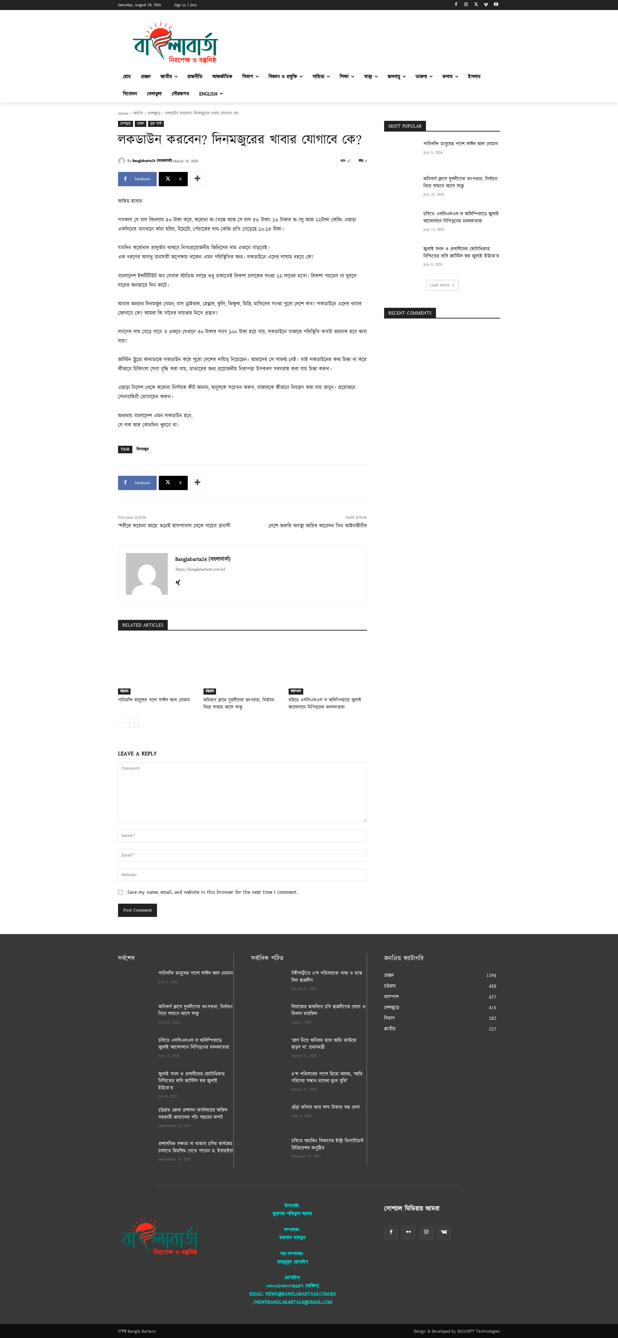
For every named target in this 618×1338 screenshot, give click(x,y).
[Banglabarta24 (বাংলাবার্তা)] (122, 160)
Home (123, 113)
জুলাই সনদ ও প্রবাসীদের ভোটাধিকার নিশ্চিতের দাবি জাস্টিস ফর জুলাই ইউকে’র (461, 253)
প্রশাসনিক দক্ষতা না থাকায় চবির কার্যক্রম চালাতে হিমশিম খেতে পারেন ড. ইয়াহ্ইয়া (195, 1147)
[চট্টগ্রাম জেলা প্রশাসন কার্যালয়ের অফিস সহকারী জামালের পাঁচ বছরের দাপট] (135, 1119)
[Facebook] (456, 5)
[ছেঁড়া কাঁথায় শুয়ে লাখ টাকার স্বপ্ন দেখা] (268, 1116)
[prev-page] (122, 723)
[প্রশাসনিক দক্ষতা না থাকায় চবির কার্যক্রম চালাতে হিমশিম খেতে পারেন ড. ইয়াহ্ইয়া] (135, 1153)
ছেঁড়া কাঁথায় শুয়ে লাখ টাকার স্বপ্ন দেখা (325, 1107)
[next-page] (133, 723)
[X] (476, 5)
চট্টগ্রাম (124, 691)
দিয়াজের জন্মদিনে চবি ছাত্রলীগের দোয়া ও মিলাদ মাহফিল (328, 1010)
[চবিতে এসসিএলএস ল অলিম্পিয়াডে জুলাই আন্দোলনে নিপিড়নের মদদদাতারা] (328, 667)
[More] (197, 179)
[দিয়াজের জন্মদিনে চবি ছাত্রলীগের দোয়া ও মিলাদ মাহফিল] (268, 1016)
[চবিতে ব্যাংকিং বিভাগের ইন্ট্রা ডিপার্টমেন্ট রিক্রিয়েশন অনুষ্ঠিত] (268, 1150)
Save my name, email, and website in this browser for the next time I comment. (212, 892)
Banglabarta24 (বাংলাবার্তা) (152, 161)
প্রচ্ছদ (140, 123)
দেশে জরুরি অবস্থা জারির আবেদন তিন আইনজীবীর (318, 526)
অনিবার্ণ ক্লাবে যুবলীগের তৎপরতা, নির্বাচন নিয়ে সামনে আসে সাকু (238, 704)
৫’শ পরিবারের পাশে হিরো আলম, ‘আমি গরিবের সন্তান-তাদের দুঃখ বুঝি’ (327, 1078)
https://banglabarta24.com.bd (200, 569)
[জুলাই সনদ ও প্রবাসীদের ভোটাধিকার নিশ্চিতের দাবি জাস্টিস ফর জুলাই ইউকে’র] (401, 258)
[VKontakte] (444, 1233)
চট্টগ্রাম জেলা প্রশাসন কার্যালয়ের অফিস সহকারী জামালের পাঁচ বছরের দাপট (192, 1114)
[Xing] (178, 581)
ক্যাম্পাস (296, 691)
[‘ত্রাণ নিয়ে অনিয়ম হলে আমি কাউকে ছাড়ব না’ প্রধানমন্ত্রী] (268, 1049)
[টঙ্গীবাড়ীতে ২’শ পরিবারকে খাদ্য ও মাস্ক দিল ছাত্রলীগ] (268, 982)
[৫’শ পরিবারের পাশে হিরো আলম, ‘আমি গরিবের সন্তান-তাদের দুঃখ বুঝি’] (268, 1083)
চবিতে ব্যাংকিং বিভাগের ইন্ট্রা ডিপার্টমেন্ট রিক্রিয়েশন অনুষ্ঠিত (327, 1144)
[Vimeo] (486, 5)
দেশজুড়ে (154, 113)
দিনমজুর (143, 449)
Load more (440, 285)
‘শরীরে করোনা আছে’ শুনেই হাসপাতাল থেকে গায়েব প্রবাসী (174, 526)
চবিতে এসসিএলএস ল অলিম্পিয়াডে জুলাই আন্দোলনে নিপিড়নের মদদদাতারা (325, 704)
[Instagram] (466, 5)
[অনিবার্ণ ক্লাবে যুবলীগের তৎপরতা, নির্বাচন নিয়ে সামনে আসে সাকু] (242, 667)
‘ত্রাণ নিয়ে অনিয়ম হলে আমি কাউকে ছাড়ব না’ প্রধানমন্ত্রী (324, 1044)
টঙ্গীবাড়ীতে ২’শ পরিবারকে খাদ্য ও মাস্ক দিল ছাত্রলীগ (326, 977)
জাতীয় (138, 113)
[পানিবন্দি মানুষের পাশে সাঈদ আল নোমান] (157, 667)
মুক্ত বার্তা (156, 123)
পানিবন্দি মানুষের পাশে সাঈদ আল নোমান (154, 700)
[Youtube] (496, 5)
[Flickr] (409, 1233)
